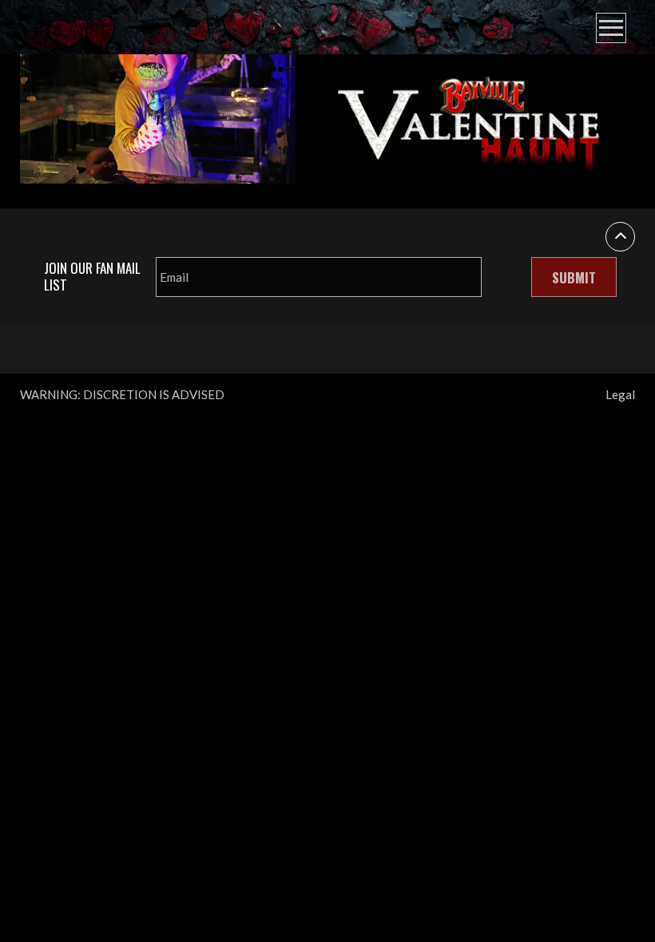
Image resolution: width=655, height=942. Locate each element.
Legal (620, 394)
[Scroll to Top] (620, 236)
